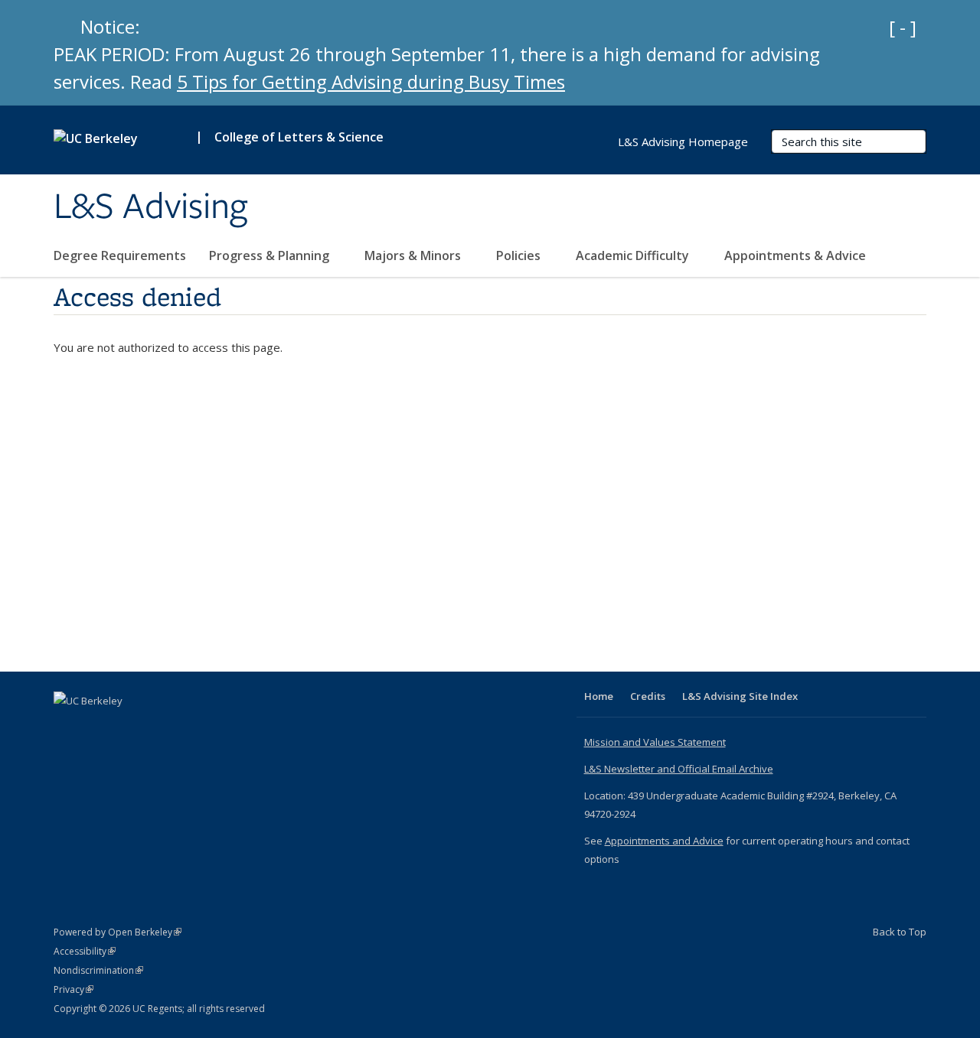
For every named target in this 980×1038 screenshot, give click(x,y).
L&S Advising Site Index (740, 696)
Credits (647, 696)
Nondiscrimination (98, 970)
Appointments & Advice (795, 255)
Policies (520, 255)
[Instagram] (97, 726)
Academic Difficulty (634, 255)
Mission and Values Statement (655, 742)
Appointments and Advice (664, 841)
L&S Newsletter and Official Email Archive (678, 769)
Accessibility (85, 951)
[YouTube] (67, 726)
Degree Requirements (120, 255)
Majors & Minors (414, 255)
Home (598, 696)
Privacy (73, 989)
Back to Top (899, 932)
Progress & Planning (270, 255)
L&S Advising (150, 207)
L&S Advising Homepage (683, 141)
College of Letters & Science (299, 137)
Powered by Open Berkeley (117, 932)
